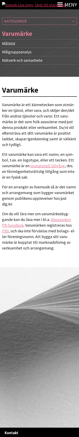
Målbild (8, 43)
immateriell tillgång (47, 165)
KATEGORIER (15, 21)
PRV (5, 230)
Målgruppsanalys (16, 51)
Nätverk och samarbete (22, 60)
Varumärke (17, 33)
